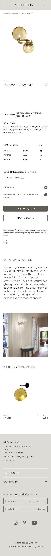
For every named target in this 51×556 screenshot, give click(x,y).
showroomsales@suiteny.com (22, 233)
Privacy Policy (36, 546)
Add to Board (25, 218)
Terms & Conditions (18, 546)
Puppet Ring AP (27, 13)
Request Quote (25, 208)
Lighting (15, 13)
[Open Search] (46, 5)
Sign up (41, 509)
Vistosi (6, 80)
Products (6, 13)
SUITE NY (32, 543)
